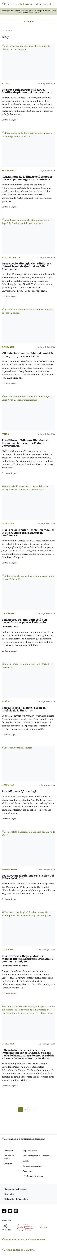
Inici (3, 30)
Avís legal (8, 1150)
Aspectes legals (30, 1150)
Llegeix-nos (8, 613)
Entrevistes (8, 170)
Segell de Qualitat (11, 257)
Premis (5, 434)
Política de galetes (9, 1157)
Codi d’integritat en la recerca (36, 1155)
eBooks (26, 1160)
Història (6, 701)
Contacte (8, 1163)
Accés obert (28, 1171)
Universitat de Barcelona (16, 1199)
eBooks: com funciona (33, 1176)
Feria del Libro (9, 869)
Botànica (6, 83)
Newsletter (9, 1194)
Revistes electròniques (33, 1166)
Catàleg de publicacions (15, 1189)
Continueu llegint (9, 119)
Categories (28, 21)
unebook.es (34, 13)
